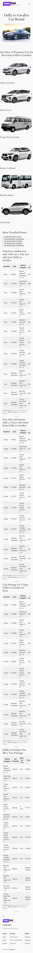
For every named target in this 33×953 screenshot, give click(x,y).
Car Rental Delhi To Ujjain (12, 236)
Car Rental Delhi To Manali (13, 243)
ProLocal (12, 949)
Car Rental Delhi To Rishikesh (14, 245)
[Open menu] (29, 4)
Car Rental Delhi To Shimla (13, 241)
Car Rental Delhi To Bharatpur (14, 239)
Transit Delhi (7, 925)
